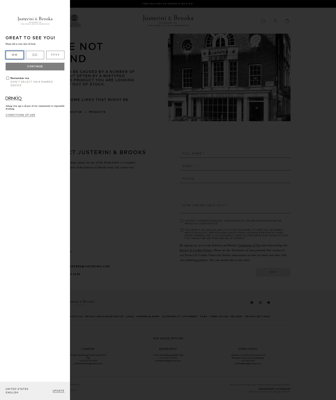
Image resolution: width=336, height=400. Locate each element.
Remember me (19, 78)
